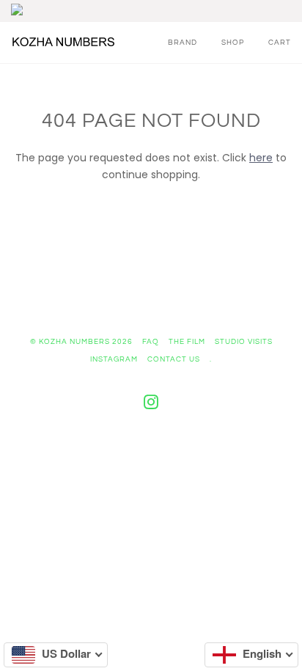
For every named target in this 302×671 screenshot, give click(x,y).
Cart (279, 42)
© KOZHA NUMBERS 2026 (81, 341)
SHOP (232, 42)
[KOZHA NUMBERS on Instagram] (151, 405)
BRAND (182, 42)
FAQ (150, 341)
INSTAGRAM (114, 359)
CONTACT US (173, 359)
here (261, 157)
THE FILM (187, 341)
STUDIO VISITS (244, 341)
